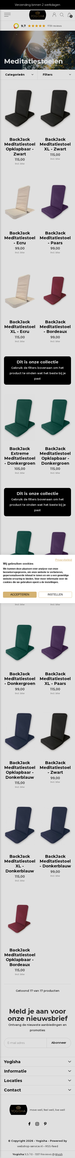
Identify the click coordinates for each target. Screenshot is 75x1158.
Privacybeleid (63, 559)
